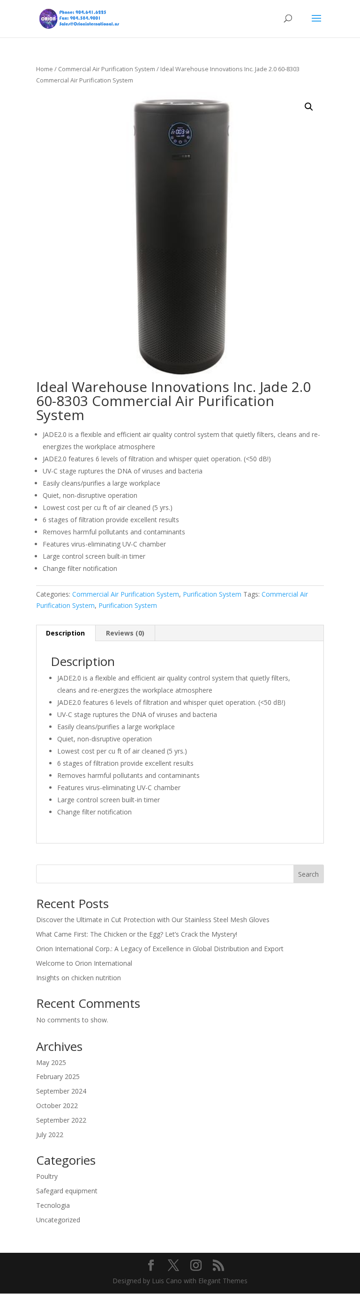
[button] (308, 106)
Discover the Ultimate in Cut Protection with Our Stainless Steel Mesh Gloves (153, 919)
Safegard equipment (67, 1190)
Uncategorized (58, 1219)
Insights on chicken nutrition (78, 977)
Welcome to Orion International (84, 963)
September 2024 (61, 1091)
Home (44, 69)
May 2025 (51, 1062)
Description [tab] (65, 633)
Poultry (47, 1176)
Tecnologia (53, 1205)
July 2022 (49, 1134)
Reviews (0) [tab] (125, 633)
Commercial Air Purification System (106, 69)
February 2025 (58, 1076)
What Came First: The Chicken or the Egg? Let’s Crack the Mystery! (136, 934)
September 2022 (61, 1120)
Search (308, 874)
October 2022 (57, 1105)
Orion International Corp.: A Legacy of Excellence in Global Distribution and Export (160, 948)
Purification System (212, 594)
